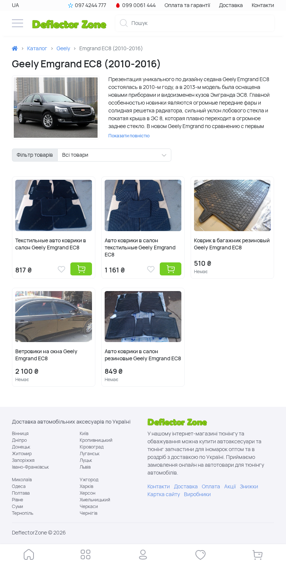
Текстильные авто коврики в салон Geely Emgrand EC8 (50, 244)
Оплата (211, 486)
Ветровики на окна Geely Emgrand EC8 (46, 355)
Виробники (197, 494)
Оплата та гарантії (187, 5)
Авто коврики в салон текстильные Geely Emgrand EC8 (140, 247)
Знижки (249, 486)
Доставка (231, 5)
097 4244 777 (90, 5)
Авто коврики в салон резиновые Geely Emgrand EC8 (143, 355)
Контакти (263, 5)
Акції (230, 486)
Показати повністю (129, 136)
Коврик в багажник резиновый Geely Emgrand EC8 (232, 244)
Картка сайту (163, 494)
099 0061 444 (139, 5)
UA (15, 5)
